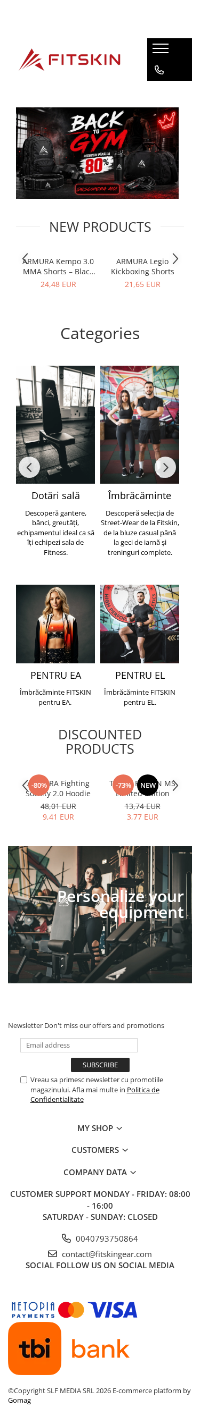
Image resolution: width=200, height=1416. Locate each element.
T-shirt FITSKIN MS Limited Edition (142, 788)
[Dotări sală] (55, 425)
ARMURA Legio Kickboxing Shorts (142, 266)
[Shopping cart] (158, 91)
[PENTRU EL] (139, 624)
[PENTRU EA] (55, 624)
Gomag (19, 1400)
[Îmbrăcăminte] (139, 425)
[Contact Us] (159, 70)
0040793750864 (106, 1238)
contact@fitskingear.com (106, 1254)
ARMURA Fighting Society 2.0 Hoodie (58, 788)
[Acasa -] (69, 59)
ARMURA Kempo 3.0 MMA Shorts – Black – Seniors (58, 266)
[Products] (162, 52)
